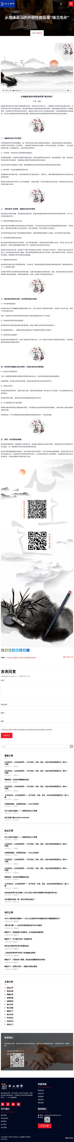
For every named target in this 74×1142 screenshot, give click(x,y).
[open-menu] (71, 3)
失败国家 (27, 657)
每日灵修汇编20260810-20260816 (17, 817)
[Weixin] (18, 1104)
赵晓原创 (39, 33)
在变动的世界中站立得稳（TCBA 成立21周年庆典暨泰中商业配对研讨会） (31, 893)
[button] (61, 3)
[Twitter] (8, 1104)
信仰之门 (15, 806)
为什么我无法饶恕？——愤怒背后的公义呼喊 (21, 811)
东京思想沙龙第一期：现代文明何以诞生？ (20, 899)
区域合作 (10, 657)
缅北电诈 (33, 657)
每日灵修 (15, 820)
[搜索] (71, 746)
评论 (3, 680)
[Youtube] (13, 1104)
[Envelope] (2, 1104)
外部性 (21, 657)
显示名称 (4, 704)
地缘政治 (16, 657)
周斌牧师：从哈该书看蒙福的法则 (17, 780)
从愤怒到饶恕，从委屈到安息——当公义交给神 (22, 804)
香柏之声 (15, 782)
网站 (2, 721)
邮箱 (3, 713)
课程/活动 (16, 895)
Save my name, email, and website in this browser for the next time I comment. (27, 729)
